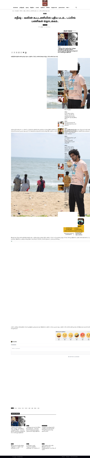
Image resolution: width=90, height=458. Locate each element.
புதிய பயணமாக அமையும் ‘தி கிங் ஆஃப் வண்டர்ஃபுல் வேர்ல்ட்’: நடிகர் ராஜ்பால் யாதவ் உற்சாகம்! (70, 131)
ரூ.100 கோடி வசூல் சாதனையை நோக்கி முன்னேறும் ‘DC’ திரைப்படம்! (33, 447)
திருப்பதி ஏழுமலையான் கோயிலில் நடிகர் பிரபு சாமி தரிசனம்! (70, 124)
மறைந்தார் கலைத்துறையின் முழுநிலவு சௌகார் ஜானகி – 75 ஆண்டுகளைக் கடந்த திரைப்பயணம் (71, 84)
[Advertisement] (33, 393)
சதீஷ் (32, 408)
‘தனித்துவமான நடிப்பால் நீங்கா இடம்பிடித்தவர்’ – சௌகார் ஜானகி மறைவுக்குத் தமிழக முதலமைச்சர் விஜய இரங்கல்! (70, 75)
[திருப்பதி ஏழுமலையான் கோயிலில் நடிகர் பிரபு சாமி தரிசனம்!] (61, 124)
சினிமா (21, 10)
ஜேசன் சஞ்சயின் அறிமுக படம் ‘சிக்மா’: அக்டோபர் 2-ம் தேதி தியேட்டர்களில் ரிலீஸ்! (71, 187)
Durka (42, 26)
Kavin (23, 408)
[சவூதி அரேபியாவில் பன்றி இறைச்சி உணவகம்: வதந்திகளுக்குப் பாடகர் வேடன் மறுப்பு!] (49, 439)
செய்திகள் (17, 10)
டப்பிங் (38, 408)
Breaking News (44, 425)
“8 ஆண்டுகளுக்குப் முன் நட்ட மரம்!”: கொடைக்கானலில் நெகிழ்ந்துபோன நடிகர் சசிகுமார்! (70, 140)
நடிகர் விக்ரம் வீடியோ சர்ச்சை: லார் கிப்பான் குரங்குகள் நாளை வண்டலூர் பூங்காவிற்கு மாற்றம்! (71, 148)
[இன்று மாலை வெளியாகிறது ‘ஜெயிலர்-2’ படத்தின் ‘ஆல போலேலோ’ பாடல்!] (18, 439)
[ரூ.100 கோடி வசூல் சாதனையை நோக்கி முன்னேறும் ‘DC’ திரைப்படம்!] (33, 439)
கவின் (29, 408)
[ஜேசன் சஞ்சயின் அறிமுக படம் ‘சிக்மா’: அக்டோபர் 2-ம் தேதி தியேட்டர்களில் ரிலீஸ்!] (61, 188)
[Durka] (39, 27)
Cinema (15, 408)
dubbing (19, 408)
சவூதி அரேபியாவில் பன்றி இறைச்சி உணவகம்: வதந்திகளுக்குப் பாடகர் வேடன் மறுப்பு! (49, 447)
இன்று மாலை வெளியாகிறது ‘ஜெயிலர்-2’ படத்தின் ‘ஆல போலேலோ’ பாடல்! (17, 447)
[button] (76, 7)
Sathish (26, 408)
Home (13, 10)
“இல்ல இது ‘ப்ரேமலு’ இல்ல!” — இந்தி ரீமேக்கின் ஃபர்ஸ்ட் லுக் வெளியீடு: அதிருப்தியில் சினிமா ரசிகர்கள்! (71, 206)
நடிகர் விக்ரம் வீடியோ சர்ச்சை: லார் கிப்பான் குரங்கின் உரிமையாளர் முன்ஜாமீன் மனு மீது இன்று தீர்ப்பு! (71, 116)
